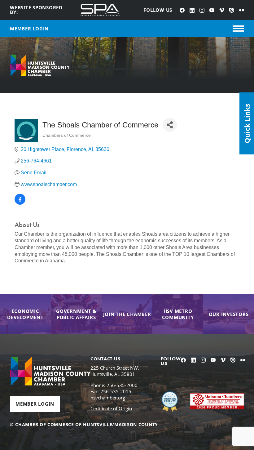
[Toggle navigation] (238, 28)
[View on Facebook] (20, 203)
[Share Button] (170, 125)
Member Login (34, 404)
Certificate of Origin (111, 408)
